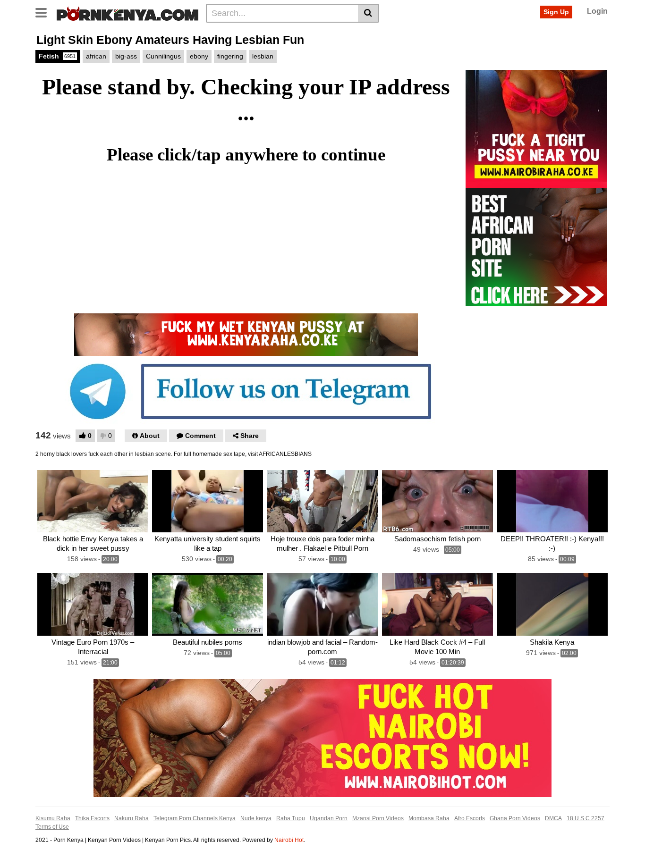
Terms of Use (52, 827)
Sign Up (556, 12)
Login (597, 11)
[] (368, 13)
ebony (199, 56)
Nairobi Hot (289, 840)
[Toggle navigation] (44, 11)
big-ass (126, 56)
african (96, 56)
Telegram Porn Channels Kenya (194, 818)
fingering (230, 56)
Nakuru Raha (131, 818)
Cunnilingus (163, 56)
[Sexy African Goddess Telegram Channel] (246, 390)
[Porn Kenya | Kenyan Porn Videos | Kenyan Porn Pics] (127, 12)
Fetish (57, 56)
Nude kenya (256, 818)
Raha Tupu (290, 818)
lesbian (262, 56)
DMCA (553, 818)
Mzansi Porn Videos (378, 818)
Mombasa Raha (429, 818)
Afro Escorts (469, 818)
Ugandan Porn (329, 818)
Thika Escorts (92, 818)
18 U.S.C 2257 (585, 818)
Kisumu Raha (52, 818)
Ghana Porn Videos (515, 818)
